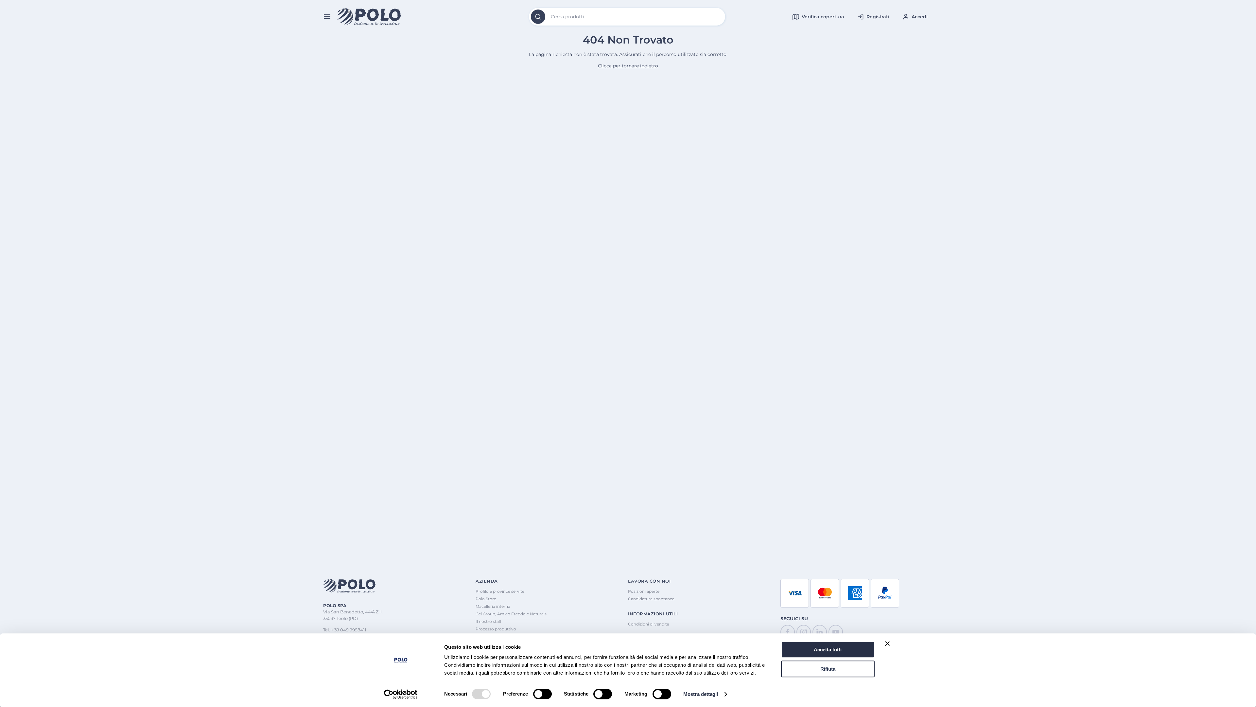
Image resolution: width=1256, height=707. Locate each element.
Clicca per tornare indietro (628, 66)
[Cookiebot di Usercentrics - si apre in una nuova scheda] (400, 694)
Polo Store (486, 598)
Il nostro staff (488, 621)
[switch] (542, 694)
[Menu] (327, 16)
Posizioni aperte (643, 591)
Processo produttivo (496, 628)
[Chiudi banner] (887, 643)
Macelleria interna (493, 606)
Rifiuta (827, 669)
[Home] (369, 17)
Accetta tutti (828, 649)
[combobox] (627, 17)
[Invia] (538, 17)
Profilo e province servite (500, 591)
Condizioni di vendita (648, 624)
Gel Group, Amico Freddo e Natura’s (511, 613)
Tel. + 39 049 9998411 (344, 629)
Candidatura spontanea (651, 598)
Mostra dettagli (700, 694)
